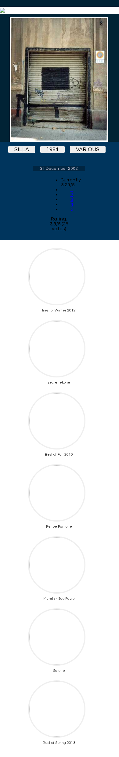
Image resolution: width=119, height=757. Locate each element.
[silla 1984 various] (59, 79)
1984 (52, 149)
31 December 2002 (59, 168)
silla (21, 149)
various (87, 149)
